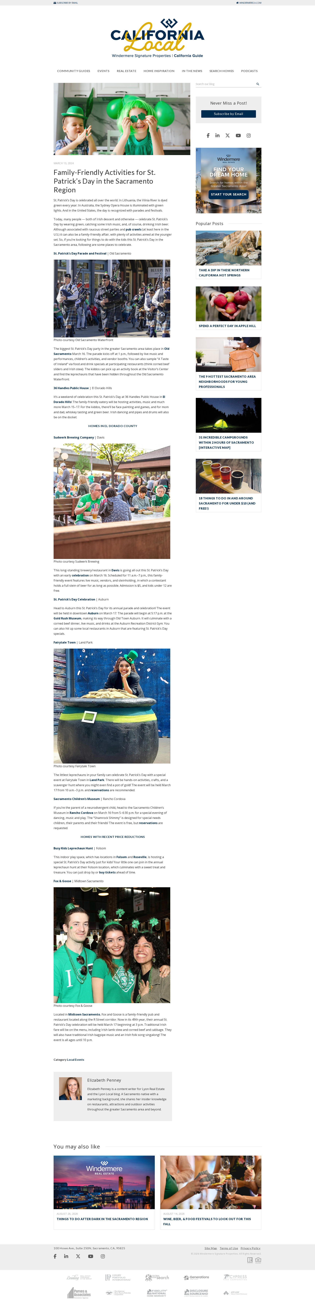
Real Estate (126, 71)
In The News (192, 71)
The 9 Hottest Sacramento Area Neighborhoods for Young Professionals (227, 381)
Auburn (93, 613)
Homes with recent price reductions (113, 836)
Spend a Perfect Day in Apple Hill (227, 326)
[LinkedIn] (217, 135)
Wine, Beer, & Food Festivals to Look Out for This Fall (207, 1221)
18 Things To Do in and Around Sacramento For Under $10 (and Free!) (227, 503)
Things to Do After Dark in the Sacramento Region (102, 1219)
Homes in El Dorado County (112, 426)
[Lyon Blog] (157, 38)
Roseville (140, 857)
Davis (115, 570)
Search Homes (222, 71)
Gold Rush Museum (67, 618)
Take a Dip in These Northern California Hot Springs (224, 272)
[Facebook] (208, 135)
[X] (227, 135)
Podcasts (249, 71)
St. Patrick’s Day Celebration (74, 599)
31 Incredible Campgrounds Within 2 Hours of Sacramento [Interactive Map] (226, 442)
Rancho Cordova (81, 813)
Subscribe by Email (228, 114)
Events (104, 71)
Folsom (121, 857)
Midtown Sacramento (84, 1014)
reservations (99, 790)
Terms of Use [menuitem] (229, 1248)
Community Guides (73, 71)
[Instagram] (249, 135)
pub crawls (133, 229)
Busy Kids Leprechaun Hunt (73, 848)
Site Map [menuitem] (211, 1248)
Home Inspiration (159, 71)
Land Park (97, 780)
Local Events (75, 1059)
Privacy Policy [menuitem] (250, 1248)
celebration (80, 575)
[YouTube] (238, 135)
